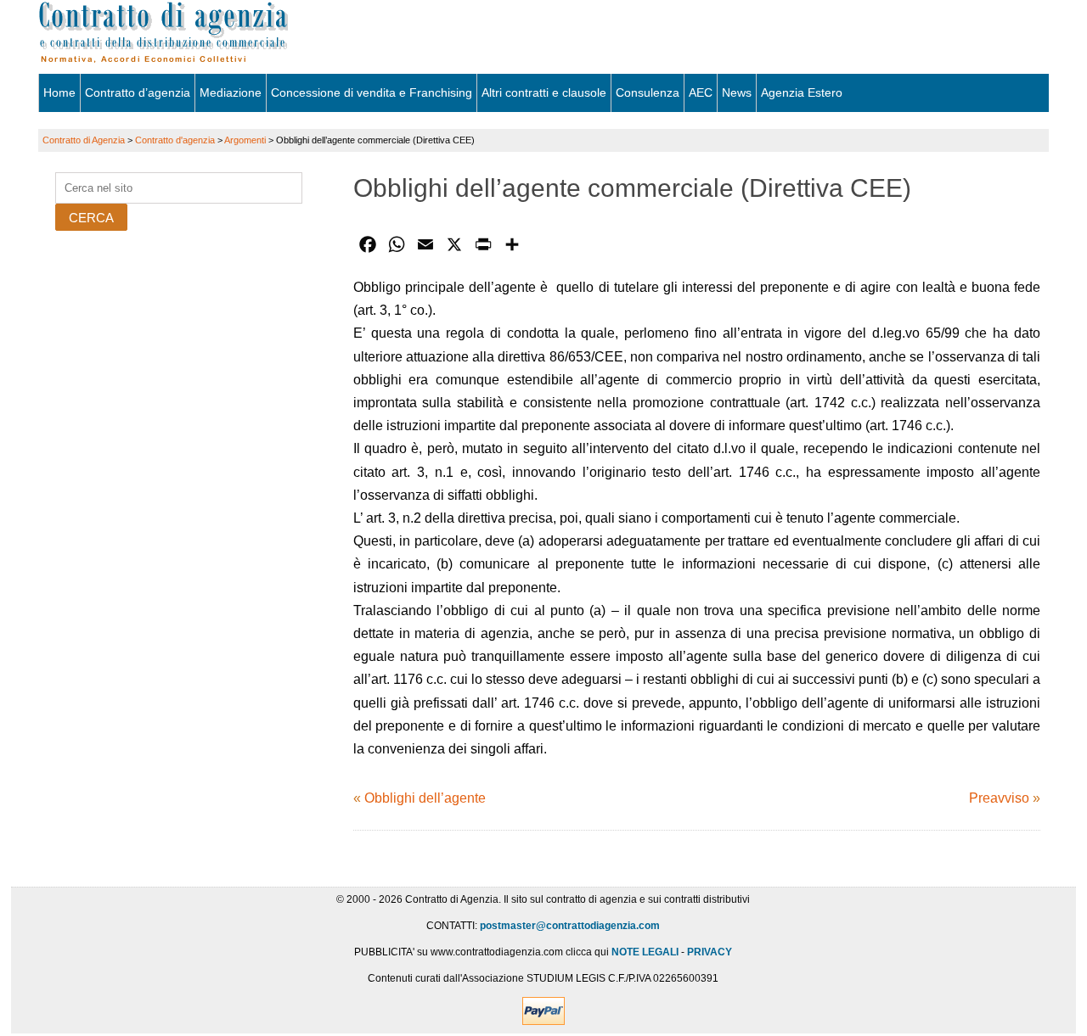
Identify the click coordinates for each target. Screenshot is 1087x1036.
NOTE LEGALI (645, 952)
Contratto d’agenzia (137, 92)
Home (59, 92)
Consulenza (647, 92)
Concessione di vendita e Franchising (371, 92)
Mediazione (231, 92)
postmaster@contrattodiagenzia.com (570, 926)
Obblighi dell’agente (425, 798)
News (737, 92)
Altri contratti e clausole (544, 92)
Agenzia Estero (801, 92)
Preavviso (999, 798)
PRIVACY (709, 952)
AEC (700, 92)
